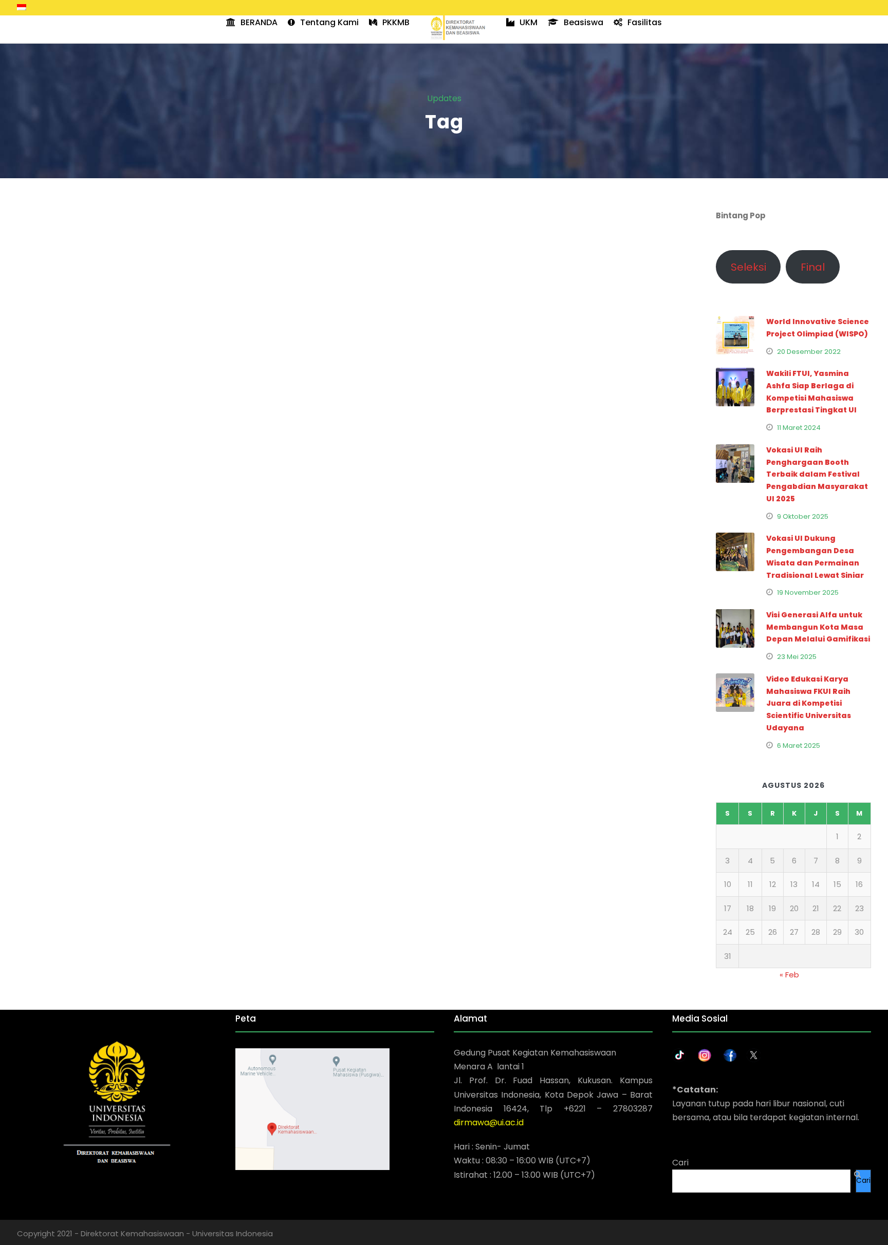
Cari (680, 1162)
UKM (529, 22)
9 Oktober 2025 (802, 516)
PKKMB (396, 22)
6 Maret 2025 (798, 745)
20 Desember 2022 (809, 351)
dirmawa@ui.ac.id (489, 1122)
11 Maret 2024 (799, 427)
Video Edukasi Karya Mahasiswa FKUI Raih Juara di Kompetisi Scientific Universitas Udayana (808, 703)
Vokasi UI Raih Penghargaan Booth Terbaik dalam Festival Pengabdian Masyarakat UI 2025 (817, 474)
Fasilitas (644, 22)
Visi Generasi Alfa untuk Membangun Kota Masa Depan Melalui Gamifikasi (818, 627)
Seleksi (748, 267)
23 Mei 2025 (797, 657)
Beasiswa (583, 22)
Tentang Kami (329, 22)
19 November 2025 (808, 592)
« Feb (789, 974)
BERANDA (259, 22)
